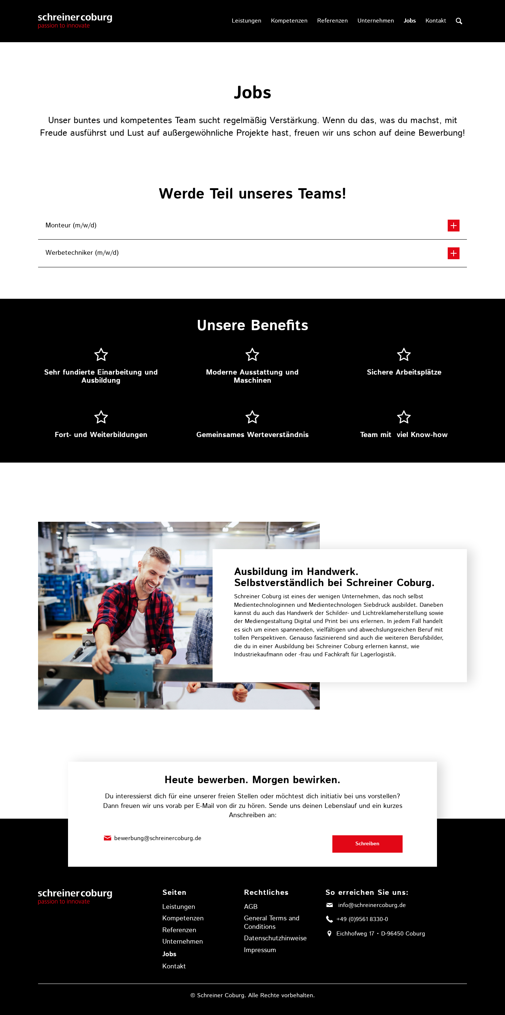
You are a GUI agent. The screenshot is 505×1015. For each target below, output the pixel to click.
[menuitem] (246, 21)
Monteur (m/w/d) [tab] (70, 225)
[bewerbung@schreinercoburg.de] (107, 838)
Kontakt (174, 966)
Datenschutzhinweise (275, 938)
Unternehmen (182, 942)
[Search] (459, 21)
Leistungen (178, 907)
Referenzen (179, 930)
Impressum (260, 950)
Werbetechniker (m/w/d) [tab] (82, 253)
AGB (251, 907)
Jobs (169, 954)
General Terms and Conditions (271, 922)
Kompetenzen (183, 918)
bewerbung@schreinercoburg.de (157, 838)
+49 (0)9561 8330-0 (362, 919)
